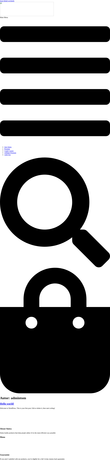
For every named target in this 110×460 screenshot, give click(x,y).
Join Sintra (7, 147)
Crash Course (9, 151)
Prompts (7, 149)
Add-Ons (7, 155)
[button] (55, 80)
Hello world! (7, 403)
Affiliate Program (10, 153)
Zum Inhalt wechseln (7, 1)
